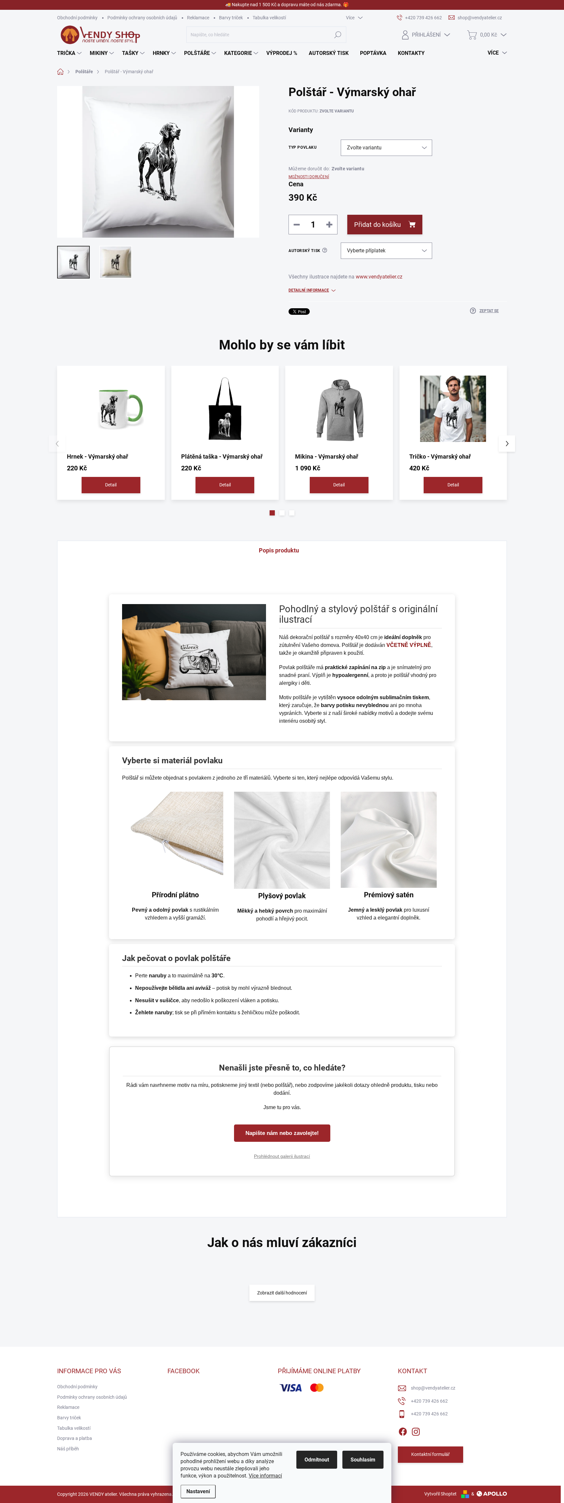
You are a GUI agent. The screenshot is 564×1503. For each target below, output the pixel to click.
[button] (272, 512)
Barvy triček (231, 17)
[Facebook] (403, 1430)
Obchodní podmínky (77, 17)
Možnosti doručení (309, 177)
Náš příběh (68, 1448)
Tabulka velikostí (269, 17)
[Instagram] (416, 1430)
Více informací (265, 1476)
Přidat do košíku (377, 224)
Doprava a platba (74, 1438)
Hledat (337, 34)
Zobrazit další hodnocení (282, 1292)
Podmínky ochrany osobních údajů (142, 17)
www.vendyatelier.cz (380, 277)
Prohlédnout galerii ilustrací (282, 1156)
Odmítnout (317, 1460)
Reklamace (198, 17)
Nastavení (198, 1491)
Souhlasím (363, 1460)
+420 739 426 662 (429, 1401)
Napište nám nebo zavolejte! (282, 1133)
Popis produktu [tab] (279, 550)
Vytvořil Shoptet (440, 1493)
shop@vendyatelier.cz (433, 1388)
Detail (111, 484)
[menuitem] (70, 53)
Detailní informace (309, 290)
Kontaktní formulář (430, 1454)
